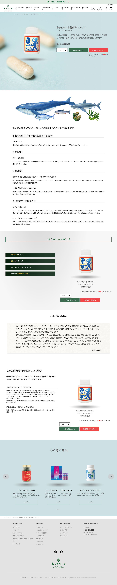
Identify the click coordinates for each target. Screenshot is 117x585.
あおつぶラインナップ (42, 530)
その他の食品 (40, 536)
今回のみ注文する (78, 50)
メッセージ (16, 530)
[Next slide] (111, 476)
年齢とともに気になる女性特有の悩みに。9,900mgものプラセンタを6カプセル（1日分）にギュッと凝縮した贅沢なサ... (26, 495)
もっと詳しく (26, 502)
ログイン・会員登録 (75, 8)
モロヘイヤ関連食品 (42, 533)
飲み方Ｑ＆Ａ (29, 8)
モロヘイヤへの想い (18, 536)
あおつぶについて (20, 8)
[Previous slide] (6, 476)
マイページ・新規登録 (66, 527)
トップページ (15, 14)
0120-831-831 (89, 530)
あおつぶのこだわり (18, 533)
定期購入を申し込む (98, 50)
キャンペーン (39, 544)
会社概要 (23, 577)
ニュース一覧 (16, 544)
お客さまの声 (40, 542)
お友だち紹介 (85, 8)
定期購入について (46, 8)
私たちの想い (16, 527)
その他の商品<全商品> (18, 517)
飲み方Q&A (39, 539)
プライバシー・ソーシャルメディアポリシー (38, 577)
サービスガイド (56, 8)
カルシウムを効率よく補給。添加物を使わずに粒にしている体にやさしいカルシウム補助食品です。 (90, 494)
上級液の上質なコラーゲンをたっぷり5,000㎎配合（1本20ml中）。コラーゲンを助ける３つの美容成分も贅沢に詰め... (58, 495)
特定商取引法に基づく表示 (58, 577)
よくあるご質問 (65, 8)
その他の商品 (25, 14)
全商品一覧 (39, 527)
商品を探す (36, 8)
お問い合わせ (110, 5)
